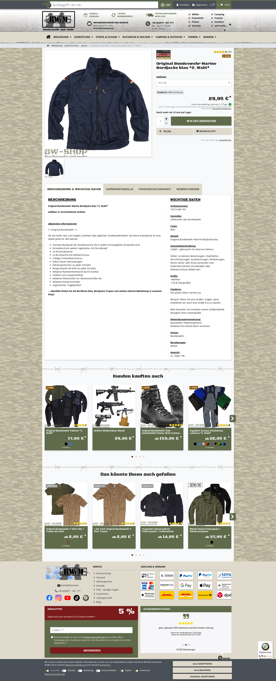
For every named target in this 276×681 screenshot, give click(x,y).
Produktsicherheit (155, 189)
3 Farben (66, 447)
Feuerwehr (198, 18)
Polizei (195, 21)
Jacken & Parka (72, 45)
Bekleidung (61, 37)
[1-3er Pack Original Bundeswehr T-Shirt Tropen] (114, 504)
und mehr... (221, 25)
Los (168, 5)
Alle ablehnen (202, 670)
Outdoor (219, 21)
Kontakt (100, 585)
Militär (195, 14)
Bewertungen (187, 189)
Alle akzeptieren (202, 663)
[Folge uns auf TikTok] (77, 598)
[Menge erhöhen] (166, 119)
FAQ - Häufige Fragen (107, 589)
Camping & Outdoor (169, 37)
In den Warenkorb (202, 121)
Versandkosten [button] (225, 140)
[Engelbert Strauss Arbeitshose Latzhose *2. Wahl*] (209, 406)
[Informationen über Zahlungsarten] (148, 576)
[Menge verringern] (166, 123)
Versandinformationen (221, 108)
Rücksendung (103, 573)
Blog (98, 601)
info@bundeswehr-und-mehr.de (110, 22)
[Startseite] (58, 21)
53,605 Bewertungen (185, 649)
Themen (193, 37)
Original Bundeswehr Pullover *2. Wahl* (64, 431)
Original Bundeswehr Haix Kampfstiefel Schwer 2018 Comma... (161, 431)
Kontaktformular (103, 28)
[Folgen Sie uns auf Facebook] (49, 598)
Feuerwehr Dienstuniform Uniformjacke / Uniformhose (158, 530)
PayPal (128, 670)
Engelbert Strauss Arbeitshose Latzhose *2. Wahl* (206, 431)
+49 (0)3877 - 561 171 (69, 590)
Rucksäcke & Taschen (136, 37)
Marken (208, 37)
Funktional (145, 670)
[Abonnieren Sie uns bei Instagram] (58, 598)
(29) (229, 51)
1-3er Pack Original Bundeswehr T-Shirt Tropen (113, 530)
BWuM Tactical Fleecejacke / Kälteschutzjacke (205, 530)
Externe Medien (109, 670)
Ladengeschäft (104, 597)
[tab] (74, 189)
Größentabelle (119, 189)
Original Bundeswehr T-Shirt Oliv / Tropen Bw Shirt (65, 530)
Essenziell (54, 670)
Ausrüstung (82, 37)
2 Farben (66, 545)
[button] (223, 5)
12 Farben (209, 447)
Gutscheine (102, 593)
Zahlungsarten (104, 581)
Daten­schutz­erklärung (75, 664)
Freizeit (219, 18)
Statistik (71, 670)
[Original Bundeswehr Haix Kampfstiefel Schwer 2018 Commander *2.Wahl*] (162, 406)
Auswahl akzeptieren (202, 676)
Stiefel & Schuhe (106, 37)
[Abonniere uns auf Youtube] (68, 598)
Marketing (88, 670)
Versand (100, 577)
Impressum (104, 664)
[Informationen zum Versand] (167, 595)
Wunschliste (207, 131)
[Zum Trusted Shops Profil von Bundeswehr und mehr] (86, 598)
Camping (219, 14)
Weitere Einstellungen (55, 674)
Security (196, 25)
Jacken (84, 45)
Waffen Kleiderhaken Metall (109, 430)
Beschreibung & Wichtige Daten (74, 189)
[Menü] (271, 643)
